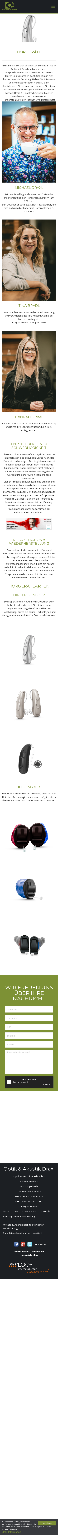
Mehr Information (11, 1531)
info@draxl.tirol (29, 1206)
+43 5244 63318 (31, 1191)
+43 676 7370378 (33, 1196)
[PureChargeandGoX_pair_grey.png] (29, 701)
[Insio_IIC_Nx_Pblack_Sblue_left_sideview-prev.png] (29, 886)
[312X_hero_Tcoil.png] (29, 646)
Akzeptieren (47, 1523)
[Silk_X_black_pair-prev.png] (29, 941)
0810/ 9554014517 (32, 1201)
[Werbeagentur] (29, 1268)
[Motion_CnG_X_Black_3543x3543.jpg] (29, 756)
